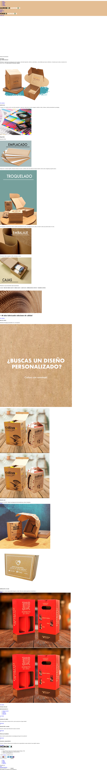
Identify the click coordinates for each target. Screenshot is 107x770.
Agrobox (4, 754)
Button (1, 503)
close (1, 766)
